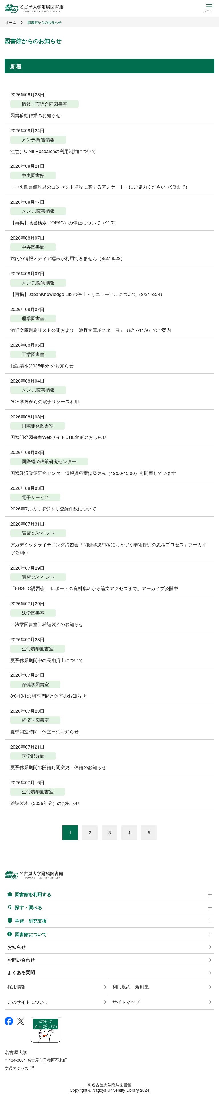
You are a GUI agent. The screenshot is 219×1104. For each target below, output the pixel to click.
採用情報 (16, 986)
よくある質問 (21, 972)
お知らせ (16, 947)
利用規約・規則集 (130, 986)
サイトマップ (126, 1002)
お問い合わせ (21, 959)
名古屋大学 (16, 1052)
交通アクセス (17, 1068)
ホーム (11, 22)
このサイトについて (27, 1002)
